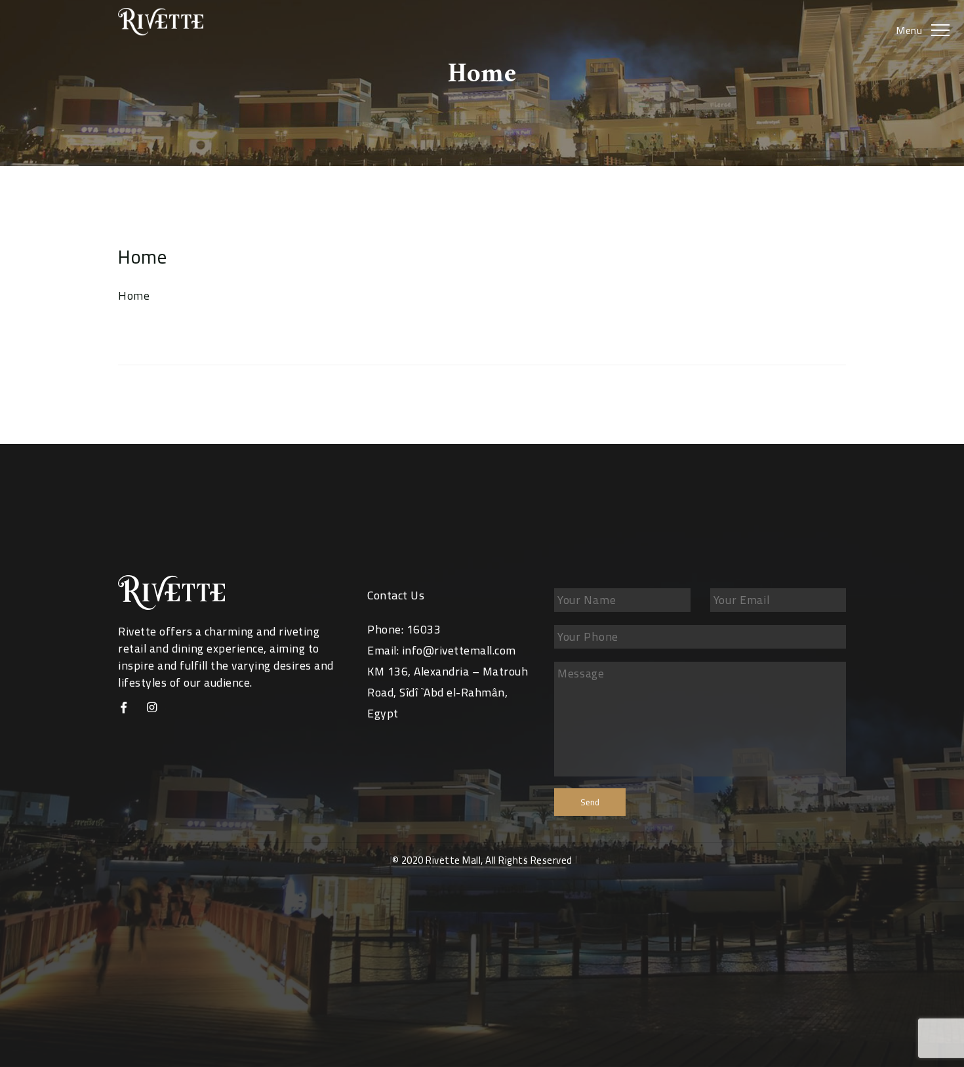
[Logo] (171, 21)
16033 (424, 629)
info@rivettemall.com (459, 650)
